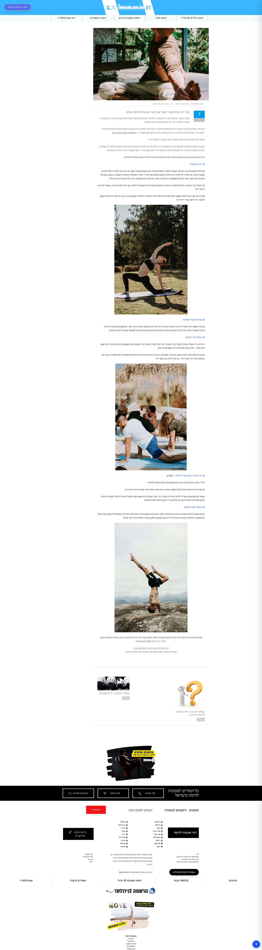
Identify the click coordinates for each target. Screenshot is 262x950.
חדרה (123, 834)
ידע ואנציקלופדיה (66, 18)
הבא (125, 698)
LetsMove (131, 941)
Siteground (131, 949)
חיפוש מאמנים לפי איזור (130, 880)
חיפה (158, 828)
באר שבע (157, 834)
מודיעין (123, 847)
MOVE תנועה (181, 880)
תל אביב (157, 822)
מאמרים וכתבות (78, 880)
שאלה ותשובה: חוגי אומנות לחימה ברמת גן (190, 713)
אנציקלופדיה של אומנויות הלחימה (187, 857)
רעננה (158, 847)
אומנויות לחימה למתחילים (184, 872)
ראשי (91, 862)
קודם (201, 720)
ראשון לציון (156, 837)
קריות (123, 828)
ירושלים (157, 825)
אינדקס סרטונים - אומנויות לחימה (188, 862)
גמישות (166, 104)
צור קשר (90, 859)
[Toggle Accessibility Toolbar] (256, 944)
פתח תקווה (156, 831)
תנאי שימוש (89, 854)
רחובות (158, 840)
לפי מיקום (115, 793)
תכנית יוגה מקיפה (158, 641)
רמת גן (123, 840)
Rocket (131, 939)
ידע (198, 854)
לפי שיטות (150, 793)
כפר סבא (157, 843)
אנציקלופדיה (26, 880)
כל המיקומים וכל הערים (80, 834)
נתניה (123, 831)
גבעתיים (122, 843)
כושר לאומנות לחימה (182, 104)
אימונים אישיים (80, 793)
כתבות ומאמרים (98, 18)
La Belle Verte (131, 944)
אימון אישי (161, 18)
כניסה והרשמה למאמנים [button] (18, 7)
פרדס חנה (122, 837)
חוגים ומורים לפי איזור (192, 18)
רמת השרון (121, 825)
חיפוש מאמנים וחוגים (129, 18)
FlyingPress (131, 946)
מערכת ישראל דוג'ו (197, 104)
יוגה (162, 104)
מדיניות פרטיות (88, 857)
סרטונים (233, 880)
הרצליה (122, 822)
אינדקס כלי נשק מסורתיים (190, 859)
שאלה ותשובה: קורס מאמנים (114, 693)
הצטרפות (96, 809)
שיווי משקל (156, 104)
